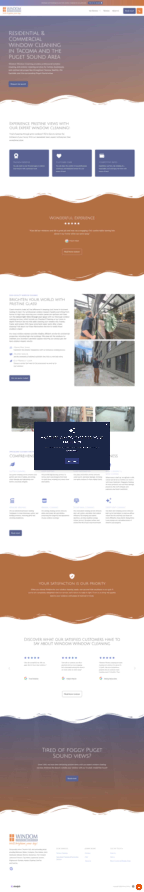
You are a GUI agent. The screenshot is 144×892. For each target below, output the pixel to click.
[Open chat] (139, 887)
